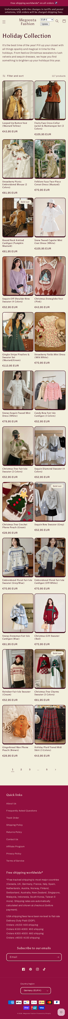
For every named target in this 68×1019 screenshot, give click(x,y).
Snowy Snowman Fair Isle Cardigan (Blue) (16, 637)
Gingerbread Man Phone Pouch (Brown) (15, 749)
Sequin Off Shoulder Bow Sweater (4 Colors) (16, 300)
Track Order (12, 818)
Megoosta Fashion (29, 1013)
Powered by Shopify (44, 1013)
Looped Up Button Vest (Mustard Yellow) (14, 124)
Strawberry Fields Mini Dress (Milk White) (49, 356)
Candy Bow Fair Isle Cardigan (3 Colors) (45, 414)
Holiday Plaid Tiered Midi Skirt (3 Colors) (48, 749)
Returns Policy (14, 832)
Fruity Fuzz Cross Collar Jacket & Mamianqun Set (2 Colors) (49, 126)
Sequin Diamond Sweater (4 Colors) (49, 470)
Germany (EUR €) (32, 990)
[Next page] (55, 769)
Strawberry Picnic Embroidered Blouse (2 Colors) (14, 184)
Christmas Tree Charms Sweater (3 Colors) (46, 693)
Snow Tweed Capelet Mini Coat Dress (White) (48, 241)
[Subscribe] (57, 957)
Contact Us (12, 839)
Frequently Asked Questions (21, 811)
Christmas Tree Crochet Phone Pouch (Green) (14, 526)
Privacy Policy (13, 853)
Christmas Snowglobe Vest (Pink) (48, 300)
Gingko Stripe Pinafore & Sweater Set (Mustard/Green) (15, 357)
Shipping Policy (14, 825)
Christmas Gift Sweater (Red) (46, 637)
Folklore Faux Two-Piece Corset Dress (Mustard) (47, 183)
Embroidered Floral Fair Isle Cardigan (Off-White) (49, 581)
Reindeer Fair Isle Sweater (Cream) (16, 693)
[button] (3, 21)
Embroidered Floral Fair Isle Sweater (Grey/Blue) (17, 581)
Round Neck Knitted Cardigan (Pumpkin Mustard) (13, 243)
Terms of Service (15, 861)
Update (45, 24)
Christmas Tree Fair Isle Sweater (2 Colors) (14, 470)
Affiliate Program (15, 846)
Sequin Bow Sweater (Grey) (49, 524)
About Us (11, 803)
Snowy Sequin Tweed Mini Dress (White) (16, 414)
